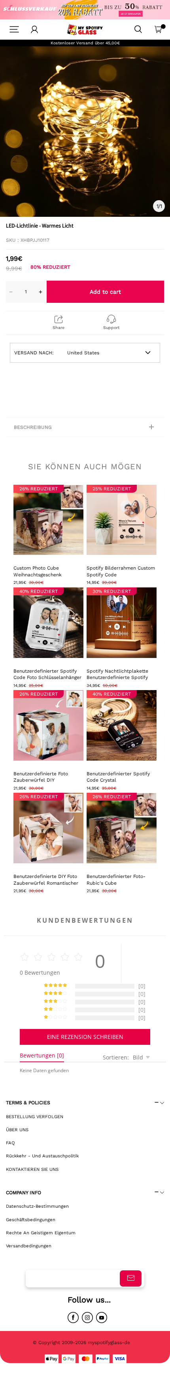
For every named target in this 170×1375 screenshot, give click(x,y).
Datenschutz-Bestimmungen (37, 1206)
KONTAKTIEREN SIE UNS (32, 1169)
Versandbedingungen (28, 1246)
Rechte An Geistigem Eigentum (41, 1232)
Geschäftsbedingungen (30, 1219)
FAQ (10, 1143)
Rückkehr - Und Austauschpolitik (42, 1156)
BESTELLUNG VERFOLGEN (34, 1116)
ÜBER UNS (17, 1129)
